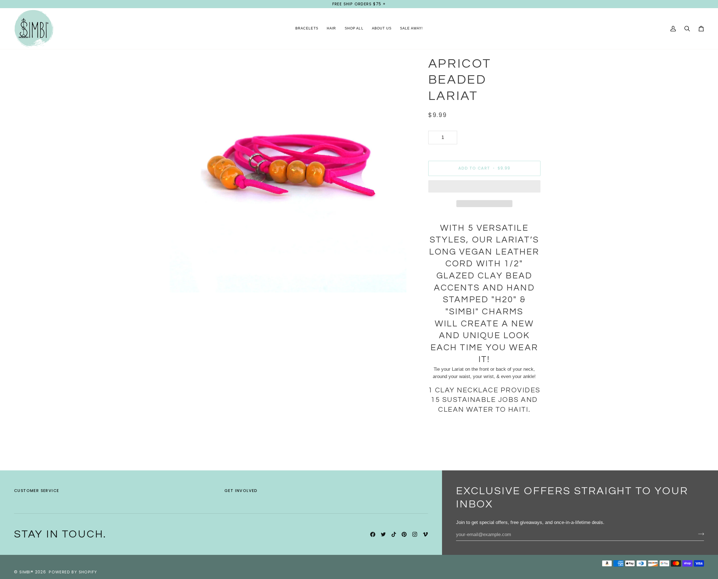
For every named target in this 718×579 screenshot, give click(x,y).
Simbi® (26, 572)
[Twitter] (383, 534)
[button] (307, 28)
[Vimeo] (425, 534)
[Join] (699, 534)
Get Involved (240, 490)
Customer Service (36, 490)
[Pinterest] (404, 534)
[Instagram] (414, 534)
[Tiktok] (394, 534)
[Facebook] (372, 534)
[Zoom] (180, 282)
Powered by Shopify (73, 572)
